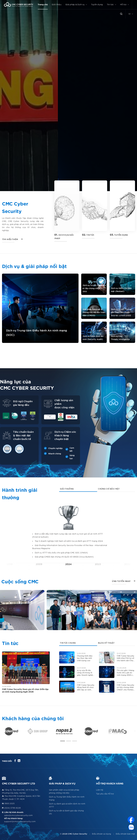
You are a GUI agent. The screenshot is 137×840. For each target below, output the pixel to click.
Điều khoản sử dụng (101, 834)
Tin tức (110, 5)
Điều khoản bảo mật (125, 834)
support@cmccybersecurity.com (20, 822)
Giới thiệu (56, 5)
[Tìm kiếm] (121, 14)
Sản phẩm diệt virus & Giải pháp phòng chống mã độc (64, 791)
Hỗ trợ (123, 5)
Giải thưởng (67, 489)
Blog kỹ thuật (106, 643)
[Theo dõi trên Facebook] (15, 761)
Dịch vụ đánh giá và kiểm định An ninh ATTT (67, 805)
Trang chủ (43, 5)
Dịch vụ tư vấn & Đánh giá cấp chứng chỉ (66, 812)
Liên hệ (99, 790)
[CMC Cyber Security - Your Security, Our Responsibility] (18, 4)
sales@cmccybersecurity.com (18, 815)
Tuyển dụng (97, 5)
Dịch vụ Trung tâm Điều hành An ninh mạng (66, 798)
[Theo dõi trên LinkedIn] (19, 761)
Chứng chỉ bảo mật (108, 489)
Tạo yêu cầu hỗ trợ (105, 794)
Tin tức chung (68, 643)
